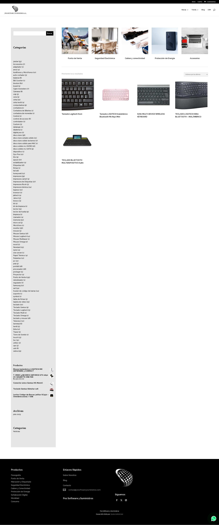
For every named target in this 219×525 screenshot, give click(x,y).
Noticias (16, 431)
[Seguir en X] (121, 500)
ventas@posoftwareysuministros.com (84, 490)
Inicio (194, 2)
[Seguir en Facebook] (117, 500)
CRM (209, 10)
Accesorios (195, 58)
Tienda (194, 10)
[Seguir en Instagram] (126, 500)
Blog (203, 10)
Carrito (200, 2)
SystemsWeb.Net (117, 514)
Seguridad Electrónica (105, 58)
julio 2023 (17, 414)
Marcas (184, 10)
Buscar (49, 33)
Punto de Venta (75, 58)
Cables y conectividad (135, 58)
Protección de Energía (165, 58)
